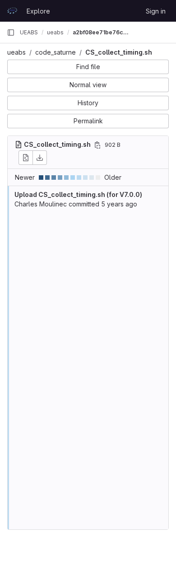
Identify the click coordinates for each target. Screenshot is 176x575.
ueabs (16, 52)
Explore (38, 11)
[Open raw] (26, 157)
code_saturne (55, 52)
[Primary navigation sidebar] (11, 32)
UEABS (29, 32)
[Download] (39, 157)
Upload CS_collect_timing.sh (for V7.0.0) (78, 194)
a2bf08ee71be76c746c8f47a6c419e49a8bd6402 (101, 32)
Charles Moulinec (40, 204)
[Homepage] (12, 11)
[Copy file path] (97, 145)
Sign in (156, 11)
